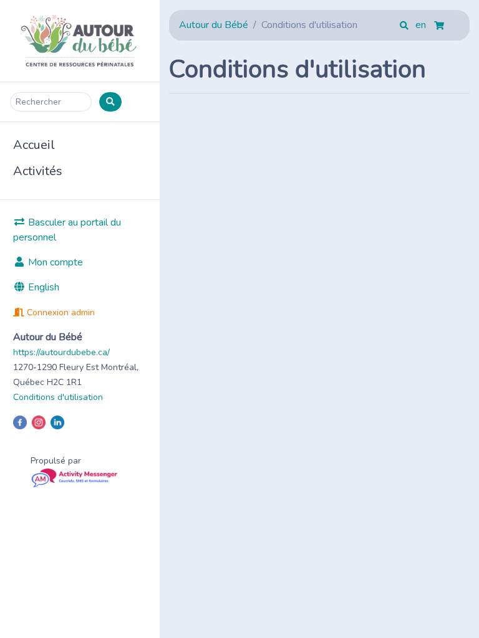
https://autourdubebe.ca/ (61, 352)
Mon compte (54, 262)
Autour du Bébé (213, 25)
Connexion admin (59, 312)
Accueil (34, 144)
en (421, 25)
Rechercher (38, 102)
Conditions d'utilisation (58, 397)
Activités (37, 171)
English (42, 287)
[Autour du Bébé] (80, 41)
